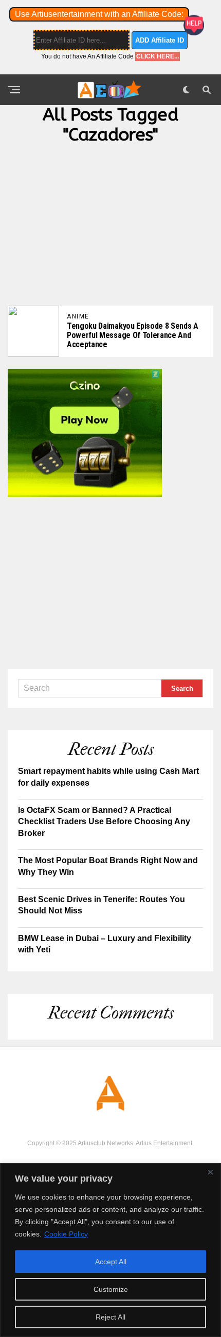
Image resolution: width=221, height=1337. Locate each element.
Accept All (110, 1262)
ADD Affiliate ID (159, 40)
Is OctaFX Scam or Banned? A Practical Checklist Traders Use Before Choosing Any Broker (104, 821)
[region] (110, 1250)
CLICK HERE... (157, 56)
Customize (111, 1289)
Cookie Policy (66, 1234)
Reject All (110, 1317)
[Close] (210, 1172)
